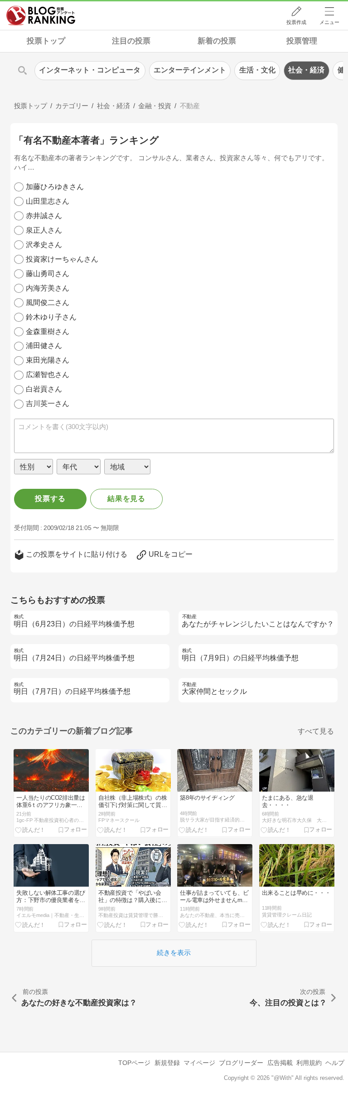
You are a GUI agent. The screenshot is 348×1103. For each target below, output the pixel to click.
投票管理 (301, 41)
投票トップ (46, 41)
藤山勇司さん (47, 273)
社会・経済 (306, 70)
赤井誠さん (44, 216)
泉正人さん (44, 230)
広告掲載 (280, 1062)
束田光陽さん (47, 360)
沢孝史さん (44, 244)
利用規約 (309, 1062)
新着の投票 (217, 41)
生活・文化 (257, 70)
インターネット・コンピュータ (89, 70)
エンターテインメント (190, 70)
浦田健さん (44, 345)
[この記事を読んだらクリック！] (30, 830)
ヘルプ (334, 1062)
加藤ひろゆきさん (55, 187)
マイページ (199, 1062)
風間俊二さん (47, 302)
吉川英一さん (47, 403)
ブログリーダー (241, 1062)
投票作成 (296, 22)
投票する (50, 498)
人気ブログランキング (40, 15)
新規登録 (167, 1062)
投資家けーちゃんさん (62, 259)
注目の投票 (131, 41)
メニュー (329, 22)
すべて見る (316, 731)
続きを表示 (174, 952)
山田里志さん (47, 201)
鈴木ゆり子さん (51, 317)
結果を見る (126, 498)
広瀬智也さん (47, 374)
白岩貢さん (44, 389)
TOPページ (134, 1062)
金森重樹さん (47, 331)
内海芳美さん (47, 288)
